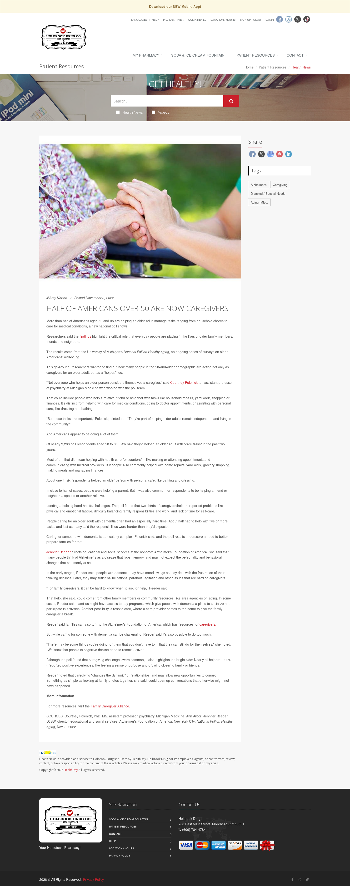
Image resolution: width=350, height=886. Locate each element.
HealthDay (71, 770)
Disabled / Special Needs (268, 193)
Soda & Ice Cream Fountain (198, 55)
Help (155, 19)
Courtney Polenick (184, 382)
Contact (295, 55)
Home (249, 67)
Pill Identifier (173, 19)
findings (85, 336)
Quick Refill (197, 19)
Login (269, 19)
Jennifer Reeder (58, 552)
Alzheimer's (259, 184)
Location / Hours (222, 19)
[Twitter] (297, 19)
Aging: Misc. (259, 202)
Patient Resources (255, 55)
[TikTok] (306, 19)
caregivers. (208, 624)
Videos (163, 112)
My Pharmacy (146, 55)
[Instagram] (288, 19)
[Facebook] (279, 19)
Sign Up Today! (250, 19)
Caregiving (280, 184)
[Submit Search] (231, 101)
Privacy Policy (119, 855)
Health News (132, 112)
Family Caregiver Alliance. (110, 706)
